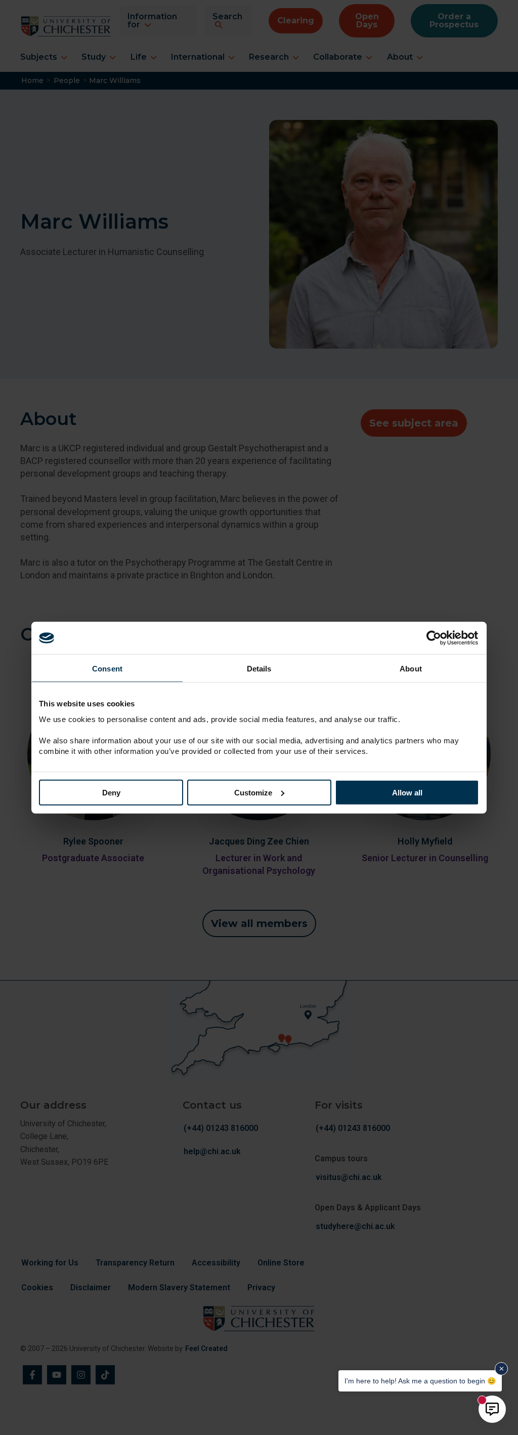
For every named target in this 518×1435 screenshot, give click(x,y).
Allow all (407, 792)
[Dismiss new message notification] (501, 1368)
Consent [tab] (107, 668)
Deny (111, 792)
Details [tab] (259, 668)
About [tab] (411, 668)
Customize (253, 792)
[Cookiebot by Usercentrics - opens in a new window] (435, 638)
